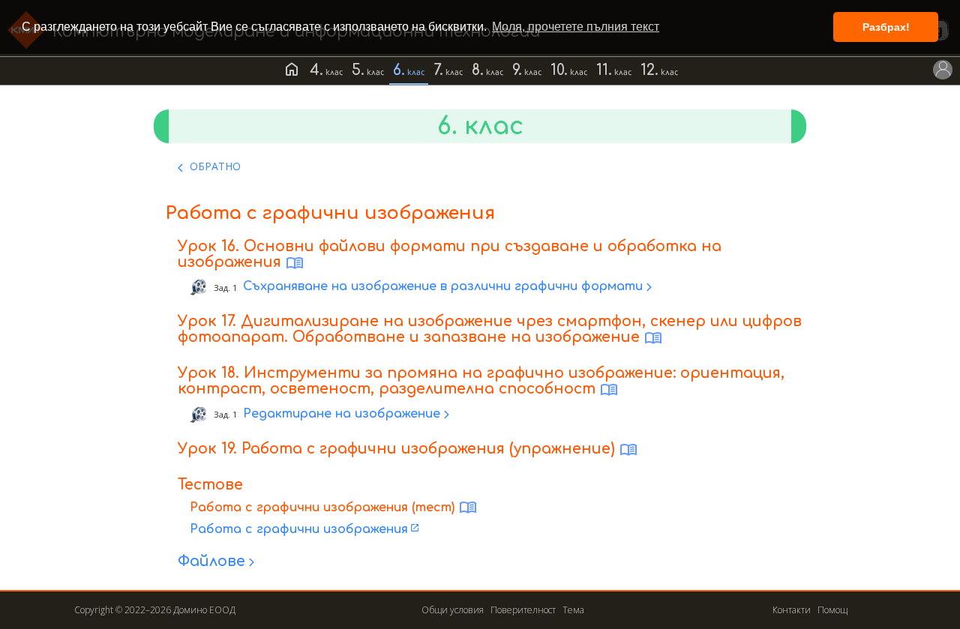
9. (517, 70)
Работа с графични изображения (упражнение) (428, 449)
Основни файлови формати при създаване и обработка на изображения (450, 254)
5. (358, 70)
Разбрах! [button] (886, 27)
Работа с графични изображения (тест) (322, 507)
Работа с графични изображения (299, 529)
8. (478, 70)
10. (559, 70)
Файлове (211, 561)
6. (399, 70)
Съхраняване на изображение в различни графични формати (428, 287)
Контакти (791, 610)
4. (316, 70)
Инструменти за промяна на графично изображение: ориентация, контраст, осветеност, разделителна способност (481, 381)
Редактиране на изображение (327, 414)
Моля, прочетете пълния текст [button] (575, 26)
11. (604, 70)
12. (649, 70)
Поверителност (523, 610)
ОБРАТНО (215, 166)
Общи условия (453, 610)
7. (438, 70)
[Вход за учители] (942, 69)
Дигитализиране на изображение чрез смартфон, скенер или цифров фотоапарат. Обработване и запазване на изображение (490, 329)
